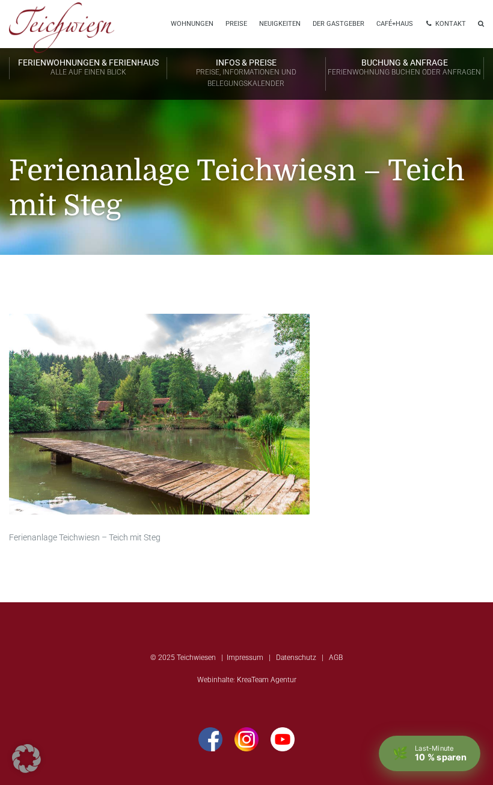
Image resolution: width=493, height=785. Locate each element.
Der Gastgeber (338, 24)
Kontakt (449, 24)
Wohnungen (192, 24)
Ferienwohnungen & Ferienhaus (88, 67)
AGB (336, 657)
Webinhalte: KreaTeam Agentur (246, 680)
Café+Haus (394, 24)
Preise (236, 24)
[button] (26, 758)
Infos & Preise (246, 73)
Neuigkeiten (280, 24)
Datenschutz (296, 657)
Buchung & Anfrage (404, 67)
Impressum (245, 657)
